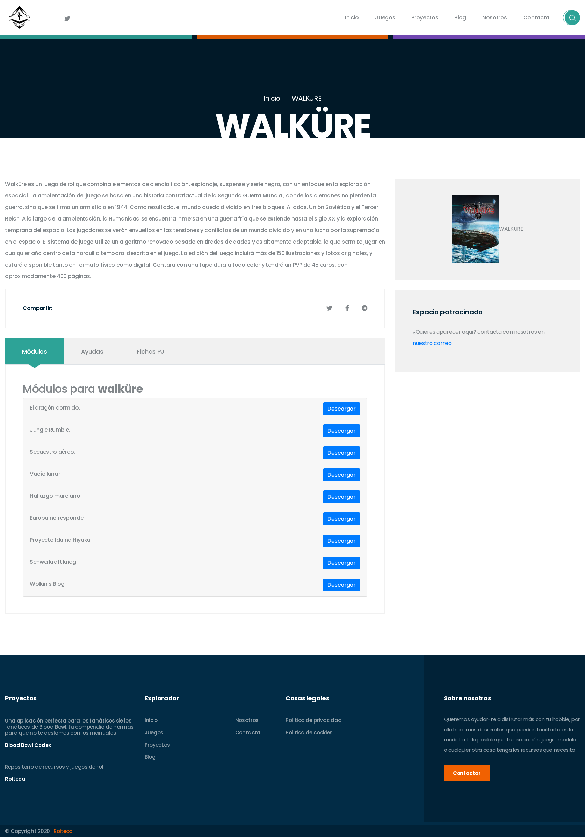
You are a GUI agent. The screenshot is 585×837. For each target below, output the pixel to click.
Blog (460, 17)
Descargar (341, 409)
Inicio (352, 17)
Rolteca (63, 831)
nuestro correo (432, 343)
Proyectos (424, 17)
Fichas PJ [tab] (150, 351)
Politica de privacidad (314, 720)
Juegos (385, 17)
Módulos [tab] (34, 351)
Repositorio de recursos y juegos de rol (54, 766)
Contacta (536, 17)
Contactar (467, 773)
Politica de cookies (309, 732)
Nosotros (494, 17)
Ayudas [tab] (92, 351)
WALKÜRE (307, 98)
